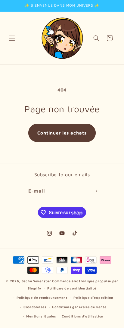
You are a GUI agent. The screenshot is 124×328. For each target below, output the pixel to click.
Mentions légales (41, 316)
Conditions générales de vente (79, 307)
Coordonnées (34, 307)
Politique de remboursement (42, 297)
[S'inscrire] (95, 191)
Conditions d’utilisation (83, 316)
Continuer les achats (62, 132)
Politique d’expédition (93, 297)
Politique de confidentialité (71, 288)
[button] (12, 38)
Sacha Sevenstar (36, 281)
